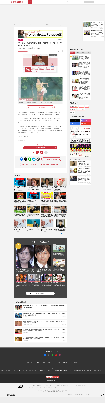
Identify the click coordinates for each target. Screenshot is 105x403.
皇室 (41, 1)
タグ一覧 (74, 1)
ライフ (52, 1)
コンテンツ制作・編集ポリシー (46, 370)
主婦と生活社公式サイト (99, 370)
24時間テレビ (74, 106)
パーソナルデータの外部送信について (30, 370)
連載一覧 (69, 1)
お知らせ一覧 (82, 370)
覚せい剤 (30, 48)
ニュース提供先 (63, 370)
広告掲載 (57, 370)
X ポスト (25, 159)
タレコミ (70, 370)
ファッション (81, 109)
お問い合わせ (89, 370)
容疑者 (38, 48)
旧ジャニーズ (36, 1)
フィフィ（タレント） (23, 51)
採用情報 (76, 370)
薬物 (35, 48)
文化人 (20, 48)
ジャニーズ (33, 362)
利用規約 (8, 370)
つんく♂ (73, 109)
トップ (25, 1)
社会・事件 (46, 1)
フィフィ (25, 48)
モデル (72, 112)
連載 (23, 24)
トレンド (57, 1)
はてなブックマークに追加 (33, 159)
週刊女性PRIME (17, 24)
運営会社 (3, 370)
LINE (29, 158)
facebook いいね (21, 159)
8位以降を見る (40, 293)
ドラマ (82, 106)
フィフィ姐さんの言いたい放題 (33, 24)
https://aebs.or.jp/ (57, 387)
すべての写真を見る (40, 107)
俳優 (88, 106)
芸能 (30, 1)
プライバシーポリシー (16, 370)
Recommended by (58, 233)
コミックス (63, 1)
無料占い (80, 1)
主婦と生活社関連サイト (52, 380)
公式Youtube (86, 123)
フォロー (74, 120)
